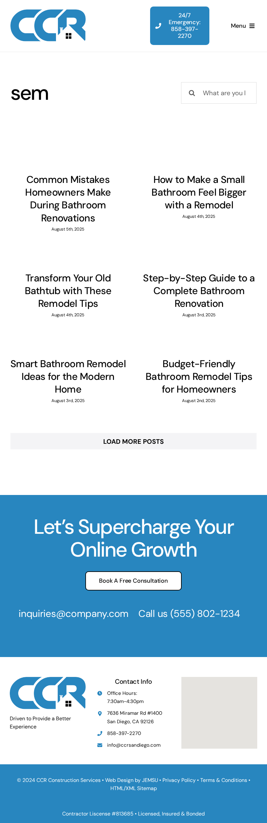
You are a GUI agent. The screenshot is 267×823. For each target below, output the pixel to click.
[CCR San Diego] (48, 12)
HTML (117, 788)
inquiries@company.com (74, 613)
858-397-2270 (124, 733)
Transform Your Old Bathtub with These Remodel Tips (68, 291)
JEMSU (150, 780)
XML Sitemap (141, 788)
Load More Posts (133, 441)
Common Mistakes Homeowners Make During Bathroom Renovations (68, 198)
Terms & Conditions (223, 780)
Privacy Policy (179, 780)
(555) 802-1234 (205, 613)
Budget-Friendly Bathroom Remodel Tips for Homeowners (199, 376)
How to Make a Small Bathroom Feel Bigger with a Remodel (198, 192)
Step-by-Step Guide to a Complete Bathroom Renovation (199, 291)
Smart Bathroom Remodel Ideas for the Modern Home (68, 376)
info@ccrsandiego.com (134, 745)
